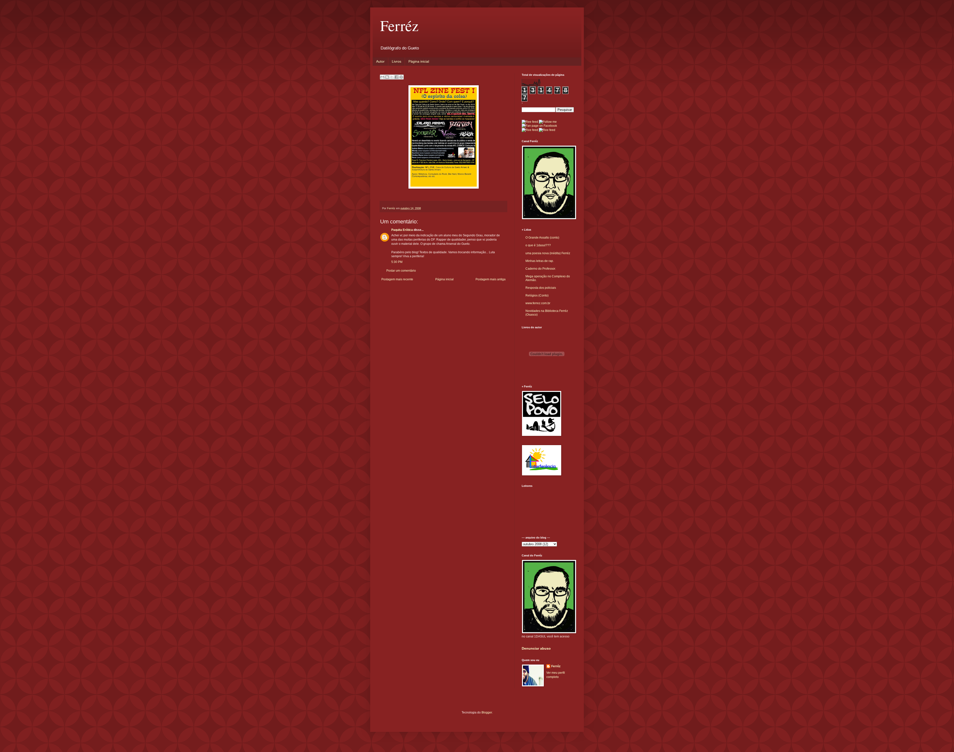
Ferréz (399, 25)
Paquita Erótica (402, 230)
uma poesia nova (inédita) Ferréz (547, 253)
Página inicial (418, 61)
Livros (396, 61)
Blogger (486, 712)
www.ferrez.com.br (537, 303)
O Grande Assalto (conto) (542, 237)
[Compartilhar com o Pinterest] (401, 77)
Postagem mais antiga (491, 279)
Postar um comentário (401, 270)
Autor (380, 61)
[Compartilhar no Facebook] (396, 77)
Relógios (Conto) (537, 295)
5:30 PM (396, 262)
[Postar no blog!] (387, 77)
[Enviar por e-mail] (382, 77)
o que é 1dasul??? (538, 245)
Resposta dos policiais (540, 288)
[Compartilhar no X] (391, 77)
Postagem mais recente (397, 279)
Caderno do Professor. (540, 268)
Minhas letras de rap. (539, 261)
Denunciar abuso (536, 648)
